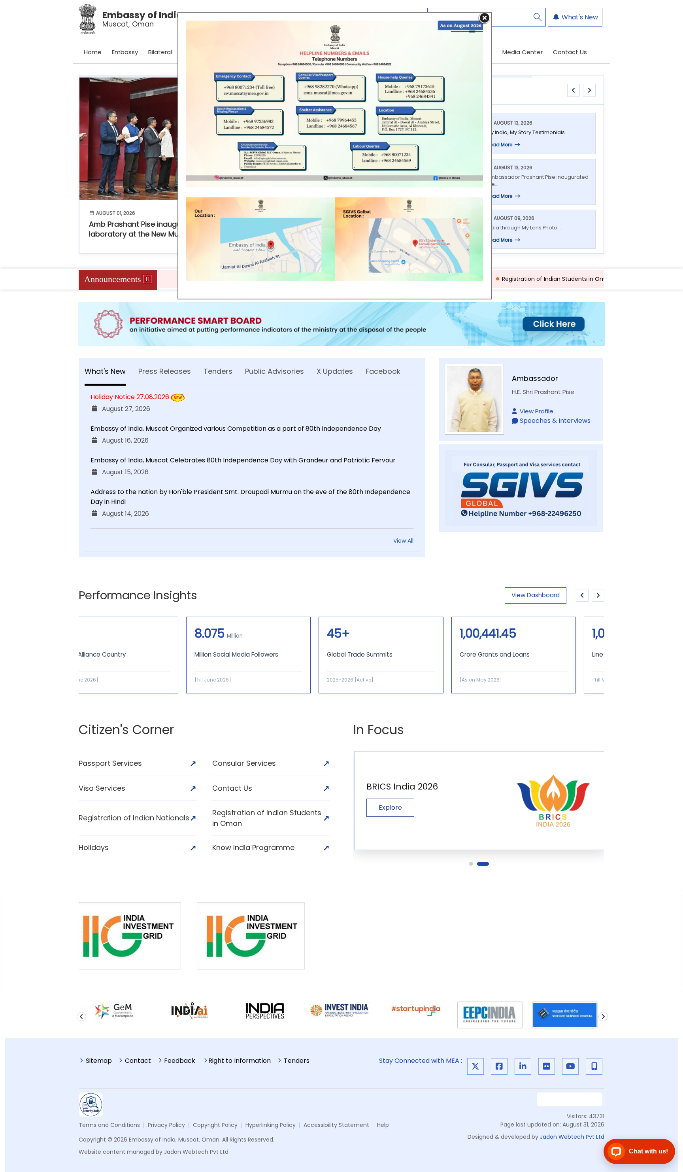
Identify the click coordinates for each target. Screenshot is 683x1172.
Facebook (383, 371)
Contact (138, 1061)
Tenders (218, 371)
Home (93, 52)
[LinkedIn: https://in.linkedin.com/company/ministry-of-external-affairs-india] (523, 1066)
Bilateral (160, 52)
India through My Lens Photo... (524, 227)
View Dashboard (535, 595)
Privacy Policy (166, 1125)
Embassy (125, 52)
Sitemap (99, 1061)
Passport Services (137, 763)
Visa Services (137, 788)
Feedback (179, 1061)
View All (403, 541)
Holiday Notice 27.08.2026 (130, 396)
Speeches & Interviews (555, 420)
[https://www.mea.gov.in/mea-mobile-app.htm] (594, 1066)
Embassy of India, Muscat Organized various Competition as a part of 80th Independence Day (236, 428)
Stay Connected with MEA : (422, 1060)
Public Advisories (274, 371)
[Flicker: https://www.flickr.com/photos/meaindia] (546, 1066)
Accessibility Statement (336, 1125)
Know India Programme (271, 847)
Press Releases (164, 371)
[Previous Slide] (582, 595)
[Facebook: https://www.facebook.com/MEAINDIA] (499, 1066)
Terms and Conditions (109, 1125)
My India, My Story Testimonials (526, 132)
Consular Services (271, 763)
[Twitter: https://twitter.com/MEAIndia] (475, 1066)
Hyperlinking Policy (270, 1125)
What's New (579, 17)
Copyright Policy (215, 1125)
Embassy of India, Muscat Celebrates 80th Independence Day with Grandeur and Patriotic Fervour (243, 460)
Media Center (522, 52)
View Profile (536, 411)
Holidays (137, 847)
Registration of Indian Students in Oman (502, 279)
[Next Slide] (598, 595)
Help (383, 1125)
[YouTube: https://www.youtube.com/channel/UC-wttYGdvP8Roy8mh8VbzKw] (570, 1066)
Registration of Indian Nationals (137, 818)
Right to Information (239, 1061)
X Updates (335, 371)
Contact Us (570, 52)
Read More (499, 144)
